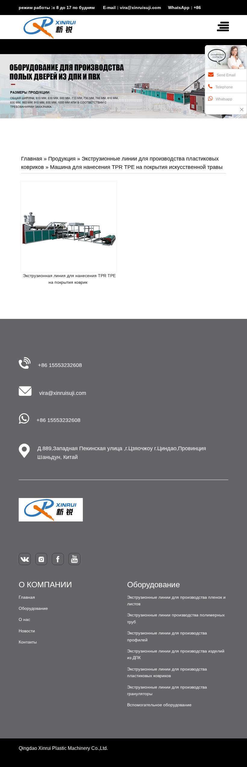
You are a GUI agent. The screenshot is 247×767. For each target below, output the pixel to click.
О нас (24, 619)
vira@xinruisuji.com (62, 393)
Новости (27, 630)
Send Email (226, 75)
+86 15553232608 (60, 365)
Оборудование (33, 608)
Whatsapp (224, 99)
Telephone (224, 87)
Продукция (62, 159)
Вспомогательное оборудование (159, 704)
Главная (31, 159)
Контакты (28, 642)
